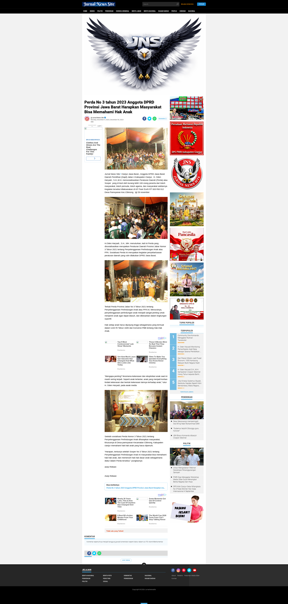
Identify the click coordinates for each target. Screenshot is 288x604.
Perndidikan (128, 578)
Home (85, 11)
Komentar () (162, 118)
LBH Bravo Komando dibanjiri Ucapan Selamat (185, 436)
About (174, 575)
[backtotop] (144, 565)
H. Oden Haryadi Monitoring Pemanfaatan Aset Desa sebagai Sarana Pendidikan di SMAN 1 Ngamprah (189, 349)
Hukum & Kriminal (122, 11)
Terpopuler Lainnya (186, 392)
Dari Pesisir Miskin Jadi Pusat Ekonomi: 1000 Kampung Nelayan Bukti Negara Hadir (189, 360)
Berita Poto (107, 575)
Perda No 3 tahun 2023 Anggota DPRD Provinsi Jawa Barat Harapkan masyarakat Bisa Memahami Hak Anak (136, 488)
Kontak (174, 578)
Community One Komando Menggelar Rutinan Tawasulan (188, 337)
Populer (201, 4)
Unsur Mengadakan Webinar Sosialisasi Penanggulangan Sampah (184, 470)
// (120, 174)
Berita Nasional (150, 11)
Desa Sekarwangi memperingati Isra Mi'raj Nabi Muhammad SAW (186, 422)
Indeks (92, 11)
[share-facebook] (144, 119)
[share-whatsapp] (154, 119)
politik (100, 11)
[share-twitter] (149, 119)
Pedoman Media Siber (191, 575)
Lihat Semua (126, 560)
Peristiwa (106, 578)
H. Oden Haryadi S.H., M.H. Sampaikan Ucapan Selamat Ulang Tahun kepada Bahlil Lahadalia (189, 371)
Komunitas (128, 575)
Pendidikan (109, 11)
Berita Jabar (136, 11)
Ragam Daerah (163, 11)
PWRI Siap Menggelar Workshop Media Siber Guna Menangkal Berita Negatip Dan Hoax (186, 479)
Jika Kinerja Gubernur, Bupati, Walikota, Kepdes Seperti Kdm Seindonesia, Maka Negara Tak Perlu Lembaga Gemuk (189, 383)
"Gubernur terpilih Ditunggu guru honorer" (186, 429)
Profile (174, 11)
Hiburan (183, 11)
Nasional (191, 11)
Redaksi (180, 575)
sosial (105, 581)
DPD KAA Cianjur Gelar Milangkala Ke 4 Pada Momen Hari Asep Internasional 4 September (186, 488)
